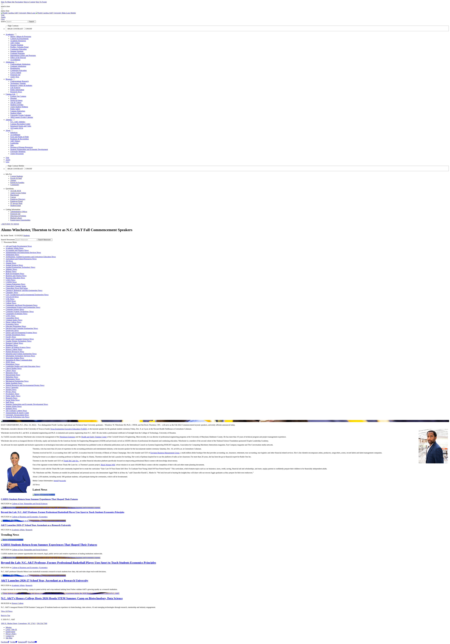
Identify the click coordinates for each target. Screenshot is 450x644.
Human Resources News (15, 352)
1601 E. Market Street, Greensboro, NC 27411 (18, 623)
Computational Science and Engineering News (23, 307)
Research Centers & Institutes (21, 85)
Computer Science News (15, 309)
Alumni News (11, 263)
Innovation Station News (15, 358)
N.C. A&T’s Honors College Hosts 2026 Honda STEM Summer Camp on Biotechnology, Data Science (62, 598)
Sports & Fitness (16, 100)
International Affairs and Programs (23, 55)
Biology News (11, 271)
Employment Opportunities (20, 220)
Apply (3, 17)
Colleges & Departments (19, 39)
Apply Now (14, 77)
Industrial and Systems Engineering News (21, 354)
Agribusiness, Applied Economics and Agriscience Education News (31, 257)
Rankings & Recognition (19, 139)
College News (11, 303)
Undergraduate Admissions (20, 64)
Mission (8, 627)
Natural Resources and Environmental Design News (25, 385)
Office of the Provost (18, 58)
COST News (10, 316)
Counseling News (12, 318)
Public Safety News (13, 396)
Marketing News (12, 377)
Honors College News (14, 349)
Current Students (16, 176)
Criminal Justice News (14, 320)
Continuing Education (18, 49)
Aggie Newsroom (17, 154)
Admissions (10, 62)
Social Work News (13, 400)
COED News (11, 301)
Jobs (12, 145)
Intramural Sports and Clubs (20, 126)
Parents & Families (17, 183)
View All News (6, 611)
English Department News (15, 335)
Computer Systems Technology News (20, 312)
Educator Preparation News (16, 326)
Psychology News (12, 394)
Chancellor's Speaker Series (16, 286)
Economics (43, 517)
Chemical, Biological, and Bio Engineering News (24, 290)
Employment (10, 632)
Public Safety (15, 109)
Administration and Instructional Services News (23, 252)
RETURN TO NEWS (10, 224)
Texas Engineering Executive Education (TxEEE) (68, 429)
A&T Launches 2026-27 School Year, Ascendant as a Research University (36, 525)
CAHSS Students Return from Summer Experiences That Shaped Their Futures (39, 499)
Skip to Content (29, 2)
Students (26, 235)
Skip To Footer (41, 2)
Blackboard (14, 195)
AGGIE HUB (15, 191)
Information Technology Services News (20, 356)
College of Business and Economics (25, 517)
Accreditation (15, 60)
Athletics (9, 120)
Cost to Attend (15, 73)
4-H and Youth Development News (19, 246)
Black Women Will (108, 465)
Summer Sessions (16, 51)
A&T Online (15, 43)
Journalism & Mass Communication (19, 360)
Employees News (12, 330)
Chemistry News (12, 293)
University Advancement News (17, 415)
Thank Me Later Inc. (71, 461)
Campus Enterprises (17, 111)
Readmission (15, 68)
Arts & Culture (15, 103)
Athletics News (11, 269)
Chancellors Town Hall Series (17, 288)
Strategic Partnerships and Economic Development (29, 149)
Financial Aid (15, 75)
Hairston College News (14, 343)
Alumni (13, 180)
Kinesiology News (12, 364)
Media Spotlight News (14, 383)
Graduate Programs (17, 53)
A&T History (15, 141)
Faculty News (11, 337)
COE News (10, 299)
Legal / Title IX (11, 630)
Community (14, 185)
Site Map (9, 638)
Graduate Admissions (18, 66)
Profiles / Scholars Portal (19, 47)
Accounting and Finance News (17, 250)
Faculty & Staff (16, 178)
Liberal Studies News (14, 368)
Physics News (11, 392)
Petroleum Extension (67, 437)
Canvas (13, 197)
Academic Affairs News (14, 248)
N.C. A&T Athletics (17, 122)
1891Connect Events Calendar (21, 117)
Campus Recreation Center (20, 124)
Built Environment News (15, 274)
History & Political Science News (18, 347)
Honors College (17, 603)
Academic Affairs (18, 530)
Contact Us (10, 636)
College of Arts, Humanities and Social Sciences (29, 504)
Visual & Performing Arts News (17, 417)
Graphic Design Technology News (18, 341)
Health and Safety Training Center (94, 437)
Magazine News (12, 373)
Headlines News (12, 345)
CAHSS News (11, 282)
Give (3, 19)
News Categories (12, 387)
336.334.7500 (42, 623)
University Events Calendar (20, 115)
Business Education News (15, 278)
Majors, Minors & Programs (20, 36)
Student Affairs (15, 113)
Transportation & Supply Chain (17, 413)
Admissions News (12, 255)
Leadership (14, 143)
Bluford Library (16, 218)
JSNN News (10, 362)
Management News (13, 375)
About (8, 130)
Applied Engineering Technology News (20, 267)
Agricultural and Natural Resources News (21, 259)
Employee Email (16, 201)
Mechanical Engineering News (17, 381)
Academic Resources (18, 41)
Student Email (15, 206)
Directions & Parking (18, 216)
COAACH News (12, 297)
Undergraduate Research (19, 81)
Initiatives (13, 133)
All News (9, 261)
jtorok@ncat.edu (60, 481)
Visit (2, 15)
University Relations (17, 152)
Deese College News (13, 322)
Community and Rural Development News (21, 305)
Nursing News (11, 390)
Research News (16, 92)
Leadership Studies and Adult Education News (23, 366)
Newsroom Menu (10, 242)
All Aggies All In (16, 128)
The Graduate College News (16, 411)
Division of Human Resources (21, 147)
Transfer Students (16, 45)
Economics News (12, 324)
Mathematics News (13, 379)
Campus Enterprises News (15, 284)
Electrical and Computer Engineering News (22, 328)
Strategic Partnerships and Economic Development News (27, 404)
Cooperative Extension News (16, 314)
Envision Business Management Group (164, 453)
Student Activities (16, 105)
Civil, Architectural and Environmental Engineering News (27, 295)
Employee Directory (17, 199)
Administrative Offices (18, 212)
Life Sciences (15, 88)
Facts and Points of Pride (19, 137)
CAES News (10, 280)
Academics (10, 34)
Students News (11, 408)
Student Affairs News (14, 406)
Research (9, 79)
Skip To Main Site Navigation (12, 2)
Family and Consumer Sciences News (20, 339)
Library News (11, 371)
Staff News (10, 402)
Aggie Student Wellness (19, 107)
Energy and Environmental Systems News (21, 333)
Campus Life (10, 94)
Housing (13, 98)
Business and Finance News (16, 276)
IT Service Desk (16, 203)
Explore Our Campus (18, 96)
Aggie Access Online (18, 193)
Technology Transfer (18, 83)
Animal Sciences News (14, 265)
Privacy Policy (11, 634)
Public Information (17, 90)
